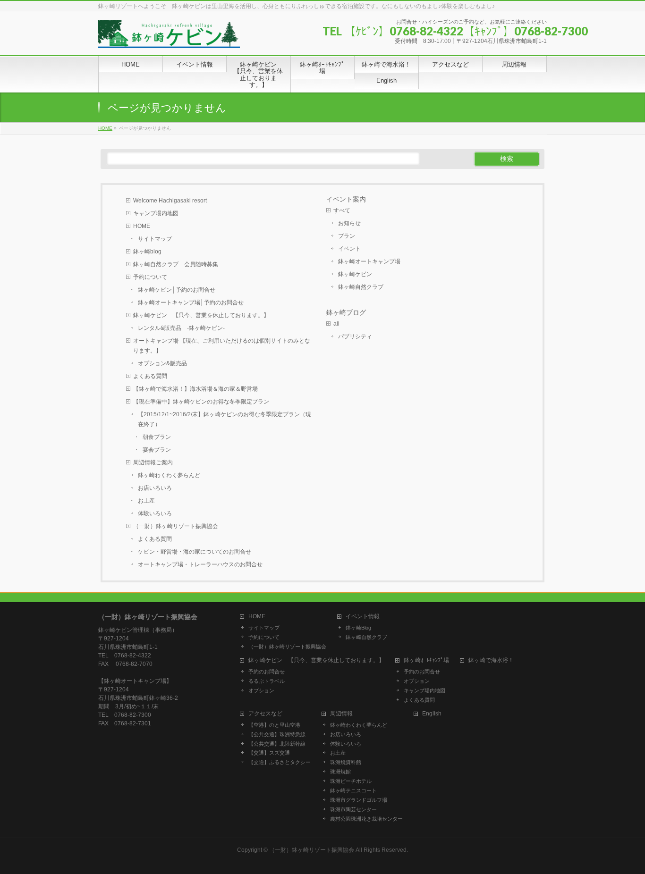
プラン (346, 236)
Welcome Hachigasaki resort (170, 200)
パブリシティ (355, 336)
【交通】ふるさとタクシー (279, 762)
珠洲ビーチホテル (351, 781)
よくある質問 (150, 376)
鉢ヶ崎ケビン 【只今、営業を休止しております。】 (201, 315)
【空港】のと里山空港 (274, 725)
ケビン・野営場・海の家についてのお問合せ (194, 551)
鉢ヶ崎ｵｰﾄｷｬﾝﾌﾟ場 (426, 660)
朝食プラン (157, 437)
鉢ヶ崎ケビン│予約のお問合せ (176, 289)
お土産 (146, 500)
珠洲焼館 (340, 771)
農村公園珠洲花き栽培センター (366, 819)
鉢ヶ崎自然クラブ (360, 287)
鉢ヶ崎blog (147, 251)
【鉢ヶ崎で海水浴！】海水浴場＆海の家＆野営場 (195, 389)
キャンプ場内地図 (155, 213)
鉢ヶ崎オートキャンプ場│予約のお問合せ (191, 302)
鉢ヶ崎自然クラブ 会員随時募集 (175, 264)
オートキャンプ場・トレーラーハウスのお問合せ (200, 564)
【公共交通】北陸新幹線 (277, 744)
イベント (349, 248)
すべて (341, 210)
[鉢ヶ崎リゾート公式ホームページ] (169, 37)
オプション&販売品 (162, 363)
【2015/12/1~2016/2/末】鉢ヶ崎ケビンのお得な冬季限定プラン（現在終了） (224, 419)
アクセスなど (265, 714)
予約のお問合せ (266, 671)
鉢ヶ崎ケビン (355, 274)
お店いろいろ (155, 488)
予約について (150, 277)
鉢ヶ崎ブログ (346, 312)
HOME (141, 226)
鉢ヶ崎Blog (358, 627)
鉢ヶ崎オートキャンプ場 (369, 261)
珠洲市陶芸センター (353, 809)
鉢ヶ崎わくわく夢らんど (169, 475)
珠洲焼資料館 (345, 762)
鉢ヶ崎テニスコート (353, 790)
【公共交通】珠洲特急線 (277, 734)
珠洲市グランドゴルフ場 (358, 800)
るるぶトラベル (266, 681)
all (336, 323)
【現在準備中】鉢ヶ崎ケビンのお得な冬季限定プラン (201, 401)
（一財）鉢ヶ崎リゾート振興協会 (175, 526)
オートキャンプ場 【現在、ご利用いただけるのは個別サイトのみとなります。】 (221, 345)
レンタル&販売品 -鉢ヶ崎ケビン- (181, 328)
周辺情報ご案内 (153, 462)
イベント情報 (363, 616)
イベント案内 (346, 199)
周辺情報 (341, 714)
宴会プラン (157, 449)
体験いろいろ (155, 513)
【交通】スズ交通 (269, 753)
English (431, 714)
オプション (261, 690)
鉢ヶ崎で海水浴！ (491, 660)
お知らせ (349, 223)
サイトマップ (155, 238)
